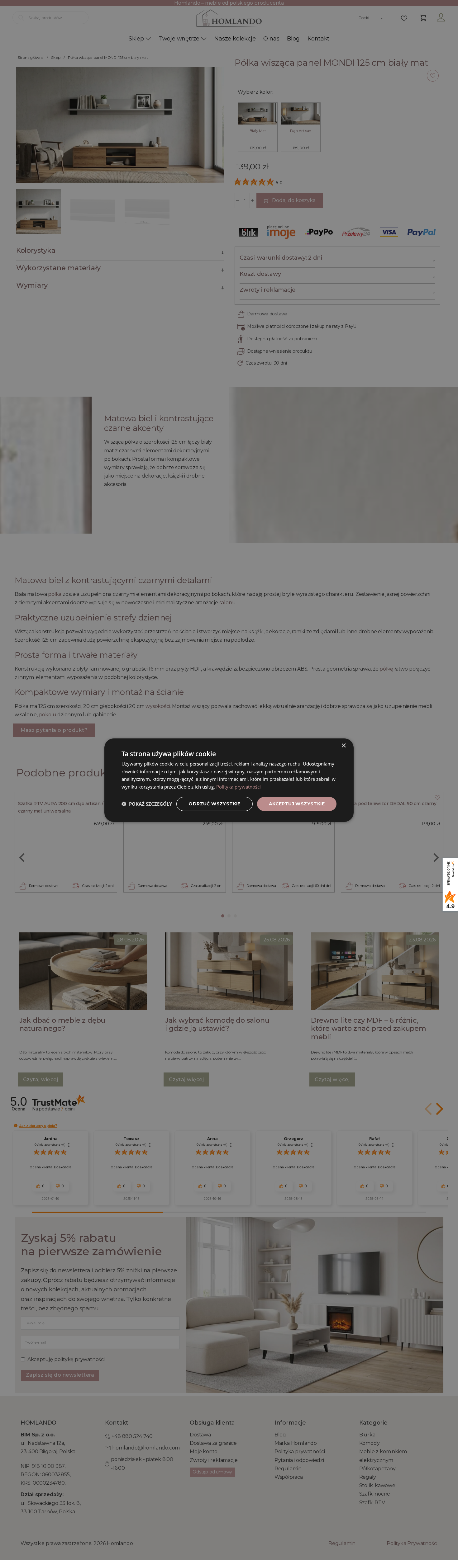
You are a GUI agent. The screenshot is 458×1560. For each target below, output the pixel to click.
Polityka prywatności (238, 787)
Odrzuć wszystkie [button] (214, 804)
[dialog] (229, 780)
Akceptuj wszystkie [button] (297, 804)
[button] (147, 803)
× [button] (343, 745)
